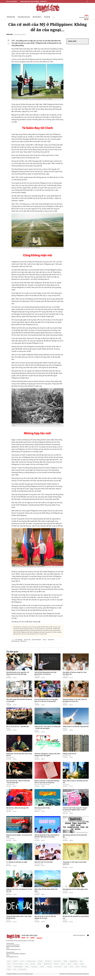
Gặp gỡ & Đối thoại (73, 961)
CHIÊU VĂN (65, 703)
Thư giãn (81, 963)
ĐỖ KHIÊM (36, 730)
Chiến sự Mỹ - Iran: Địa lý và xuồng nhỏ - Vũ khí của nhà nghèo (47, 727)
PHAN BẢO (8, 728)
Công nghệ (40, 961)
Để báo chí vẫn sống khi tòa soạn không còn (76, 917)
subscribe (81, 17)
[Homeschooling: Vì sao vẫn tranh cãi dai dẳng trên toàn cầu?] (76, 689)
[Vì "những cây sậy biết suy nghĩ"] (19, 851)
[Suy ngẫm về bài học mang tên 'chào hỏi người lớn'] (76, 661)
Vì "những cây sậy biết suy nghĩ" (17, 862)
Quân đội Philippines (36, 639)
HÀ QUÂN (36, 703)
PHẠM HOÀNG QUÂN (10, 757)
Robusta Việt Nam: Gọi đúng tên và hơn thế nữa (19, 890)
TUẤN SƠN (65, 920)
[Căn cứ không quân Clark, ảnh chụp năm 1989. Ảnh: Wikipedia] (37, 213)
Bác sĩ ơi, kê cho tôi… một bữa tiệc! (17, 726)
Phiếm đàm (56, 963)
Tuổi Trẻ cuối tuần (57, 966)
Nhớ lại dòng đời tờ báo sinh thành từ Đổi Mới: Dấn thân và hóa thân (47, 836)
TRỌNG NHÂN (37, 676)
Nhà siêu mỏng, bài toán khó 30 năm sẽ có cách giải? (19, 700)
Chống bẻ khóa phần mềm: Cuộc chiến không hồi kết (18, 917)
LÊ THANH (8, 676)
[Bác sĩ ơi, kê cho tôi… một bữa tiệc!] (19, 716)
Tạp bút (65, 966)
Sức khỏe (75, 963)
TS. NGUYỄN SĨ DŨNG (10, 838)
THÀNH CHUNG (66, 676)
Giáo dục (65, 961)
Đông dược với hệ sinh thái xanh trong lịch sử (19, 754)
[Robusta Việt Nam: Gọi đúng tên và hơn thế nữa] (19, 878)
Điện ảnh (9, 969)
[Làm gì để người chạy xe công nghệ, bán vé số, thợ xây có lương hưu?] (47, 689)
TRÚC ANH (37, 920)
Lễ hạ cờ (44, 639)
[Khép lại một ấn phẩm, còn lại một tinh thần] (19, 824)
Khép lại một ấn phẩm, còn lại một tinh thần (19, 836)
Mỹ (34, 62)
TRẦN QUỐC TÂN (9, 809)
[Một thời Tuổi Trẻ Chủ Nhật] (47, 851)
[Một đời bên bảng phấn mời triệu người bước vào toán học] (47, 661)
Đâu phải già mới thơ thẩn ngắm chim (75, 889)
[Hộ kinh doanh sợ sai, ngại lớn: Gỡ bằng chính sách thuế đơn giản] (19, 661)
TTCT (64, 865)
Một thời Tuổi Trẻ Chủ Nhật (44, 862)
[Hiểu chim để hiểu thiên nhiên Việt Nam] (47, 878)
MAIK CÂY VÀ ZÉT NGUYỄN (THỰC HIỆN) (42, 784)
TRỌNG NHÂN (37, 892)
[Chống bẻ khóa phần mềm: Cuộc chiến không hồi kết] (19, 905)
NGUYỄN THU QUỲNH (67, 755)
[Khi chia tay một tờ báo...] (47, 797)
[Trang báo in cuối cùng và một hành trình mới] (76, 851)
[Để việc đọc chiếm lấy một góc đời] (19, 797)
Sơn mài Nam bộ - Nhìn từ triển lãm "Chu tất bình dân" (18, 781)
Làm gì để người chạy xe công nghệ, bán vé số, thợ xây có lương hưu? (46, 700)
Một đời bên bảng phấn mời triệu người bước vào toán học (45, 673)
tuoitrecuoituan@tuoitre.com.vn (13, 949)
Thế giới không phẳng (18, 966)
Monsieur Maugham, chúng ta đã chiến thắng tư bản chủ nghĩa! (47, 754)
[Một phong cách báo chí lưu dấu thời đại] (76, 824)
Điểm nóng (84, 966)
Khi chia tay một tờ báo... (43, 808)
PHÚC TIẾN (37, 838)
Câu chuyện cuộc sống (30, 961)
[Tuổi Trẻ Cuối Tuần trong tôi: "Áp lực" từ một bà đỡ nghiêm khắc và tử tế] (76, 797)
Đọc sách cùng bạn (22, 969)
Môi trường (33, 963)
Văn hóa (71, 966)
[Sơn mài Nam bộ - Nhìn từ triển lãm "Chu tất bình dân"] (19, 770)
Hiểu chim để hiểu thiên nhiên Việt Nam (46, 890)
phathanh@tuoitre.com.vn (12, 956)
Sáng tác (69, 963)
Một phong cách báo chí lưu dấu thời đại (75, 836)
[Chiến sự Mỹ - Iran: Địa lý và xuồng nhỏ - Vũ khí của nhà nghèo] (47, 716)
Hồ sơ (81, 961)
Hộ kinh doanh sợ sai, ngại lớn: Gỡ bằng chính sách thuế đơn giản (17, 673)
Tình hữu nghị (27, 639)
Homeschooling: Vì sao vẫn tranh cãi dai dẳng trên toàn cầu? (75, 700)
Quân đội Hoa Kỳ (15, 641)
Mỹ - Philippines (19, 639)
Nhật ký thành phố (47, 963)
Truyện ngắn (49, 966)
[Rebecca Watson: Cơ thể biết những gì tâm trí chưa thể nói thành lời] (47, 770)
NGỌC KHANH (65, 891)
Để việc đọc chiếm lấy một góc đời (17, 808)
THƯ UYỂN (36, 757)
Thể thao (27, 966)
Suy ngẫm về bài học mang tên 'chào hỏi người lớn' (75, 673)
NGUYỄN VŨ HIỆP (66, 784)
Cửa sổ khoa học (48, 961)
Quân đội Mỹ (51, 639)
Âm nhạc (77, 966)
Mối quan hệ (23, 641)
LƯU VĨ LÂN (65, 838)
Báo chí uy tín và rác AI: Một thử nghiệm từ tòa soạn (45, 917)
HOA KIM (8, 920)
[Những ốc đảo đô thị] (76, 743)
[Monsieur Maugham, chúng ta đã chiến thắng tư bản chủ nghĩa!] (47, 743)
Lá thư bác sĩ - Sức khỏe (17, 963)
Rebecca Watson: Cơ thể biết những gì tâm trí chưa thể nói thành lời (47, 781)
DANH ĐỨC (65, 728)
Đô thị (15, 969)
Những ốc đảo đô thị (69, 754)
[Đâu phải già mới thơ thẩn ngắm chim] (76, 878)
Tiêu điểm (42, 966)
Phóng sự (63, 963)
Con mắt (22, 961)
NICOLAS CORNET (38, 809)
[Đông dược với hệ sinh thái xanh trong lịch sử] (19, 743)
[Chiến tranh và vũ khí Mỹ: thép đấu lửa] (76, 716)
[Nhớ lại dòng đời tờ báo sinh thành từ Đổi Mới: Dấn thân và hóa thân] (47, 824)
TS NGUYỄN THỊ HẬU (66, 811)
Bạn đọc (9, 961)
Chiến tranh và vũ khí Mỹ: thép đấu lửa (76, 726)
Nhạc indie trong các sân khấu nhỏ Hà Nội (75, 781)
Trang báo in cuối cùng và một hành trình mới (74, 863)
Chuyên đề (15, 961)
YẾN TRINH (8, 892)
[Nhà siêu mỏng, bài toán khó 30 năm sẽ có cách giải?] (19, 689)
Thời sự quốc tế (34, 966)
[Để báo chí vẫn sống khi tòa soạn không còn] (76, 905)
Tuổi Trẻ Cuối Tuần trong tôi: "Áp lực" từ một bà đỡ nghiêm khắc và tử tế (75, 809)
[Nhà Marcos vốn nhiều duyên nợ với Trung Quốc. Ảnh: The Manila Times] (37, 528)
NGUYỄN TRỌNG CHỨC (39, 863)
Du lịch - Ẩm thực (57, 961)
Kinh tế (8, 963)
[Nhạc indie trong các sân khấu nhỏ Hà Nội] (76, 770)
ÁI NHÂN (8, 703)
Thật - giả (9, 966)
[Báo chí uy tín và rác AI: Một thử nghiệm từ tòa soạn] (47, 905)
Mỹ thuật (39, 963)
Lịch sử (26, 963)
